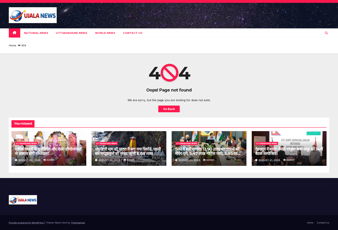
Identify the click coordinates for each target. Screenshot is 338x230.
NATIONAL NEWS (36, 33)
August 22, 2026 (29, 160)
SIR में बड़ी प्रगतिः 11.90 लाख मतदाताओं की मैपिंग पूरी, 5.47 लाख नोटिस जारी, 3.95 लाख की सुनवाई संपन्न (207, 153)
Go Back (169, 109)
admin (51, 160)
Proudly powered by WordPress (26, 222)
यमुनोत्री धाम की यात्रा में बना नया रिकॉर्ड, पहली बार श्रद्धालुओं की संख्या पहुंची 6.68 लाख (128, 151)
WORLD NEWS (105, 33)
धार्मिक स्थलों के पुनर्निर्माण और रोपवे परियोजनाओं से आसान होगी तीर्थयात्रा (48, 151)
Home (12, 45)
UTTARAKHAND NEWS (71, 33)
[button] (326, 33)
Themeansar (78, 222)
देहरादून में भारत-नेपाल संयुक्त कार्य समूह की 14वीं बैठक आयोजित (289, 151)
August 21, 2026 (190, 160)
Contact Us (132, 33)
